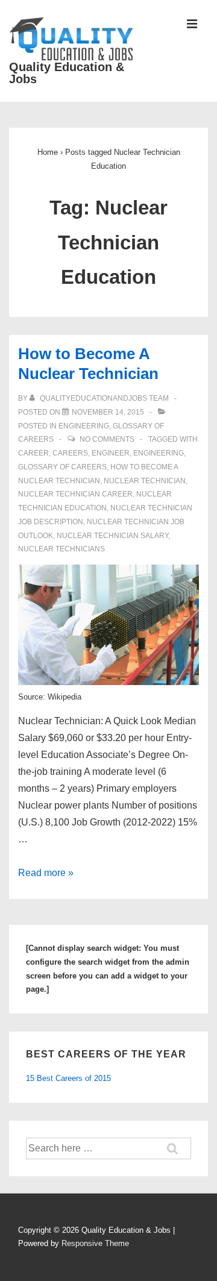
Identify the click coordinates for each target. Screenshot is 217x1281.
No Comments (107, 439)
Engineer (111, 453)
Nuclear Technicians (61, 549)
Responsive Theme (95, 1243)
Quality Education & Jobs (66, 73)
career (33, 453)
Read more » (46, 873)
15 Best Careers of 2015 (68, 1078)
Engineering (83, 426)
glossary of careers (62, 467)
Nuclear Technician (145, 481)
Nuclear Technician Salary (112, 535)
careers (70, 453)
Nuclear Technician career (75, 494)
